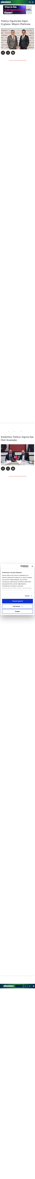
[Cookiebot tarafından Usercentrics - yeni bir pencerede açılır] (21, 566)
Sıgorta (16, 15)
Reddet (17, 611)
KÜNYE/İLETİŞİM (18, 1176)
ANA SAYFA (3, 15)
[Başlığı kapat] (32, 566)
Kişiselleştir (16, 606)
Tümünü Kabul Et (17, 601)
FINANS (10, 15)
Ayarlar (27, 596)
